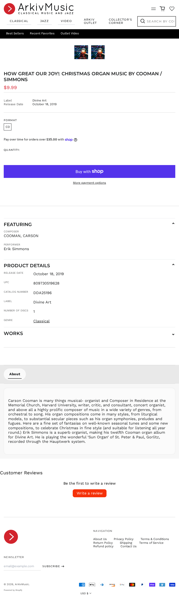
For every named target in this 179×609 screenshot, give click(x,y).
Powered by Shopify (13, 590)
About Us (100, 539)
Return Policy (103, 542)
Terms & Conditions (155, 539)
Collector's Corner (120, 21)
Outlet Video (70, 33)
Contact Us (128, 546)
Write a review (90, 493)
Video (66, 21)
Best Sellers (15, 33)
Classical (19, 21)
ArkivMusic (22, 584)
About (14, 374)
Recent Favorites (42, 33)
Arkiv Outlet (90, 21)
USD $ (84, 593)
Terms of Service (151, 542)
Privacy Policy (124, 539)
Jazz (44, 21)
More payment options (89, 182)
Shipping (126, 542)
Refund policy (103, 546)
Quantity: (12, 149)
